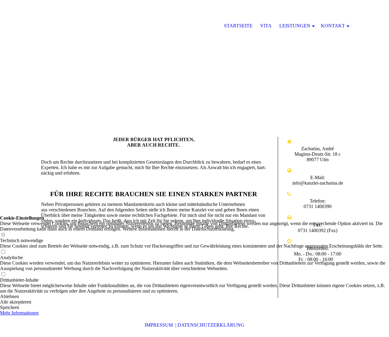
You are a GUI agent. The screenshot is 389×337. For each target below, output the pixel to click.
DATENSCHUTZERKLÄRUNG (210, 325)
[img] (194, 61)
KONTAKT (333, 25)
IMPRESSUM (159, 325)
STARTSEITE (238, 25)
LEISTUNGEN (294, 25)
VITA (266, 25)
